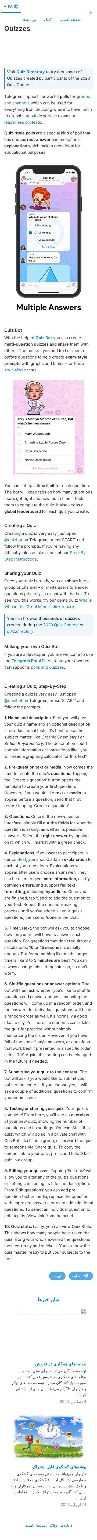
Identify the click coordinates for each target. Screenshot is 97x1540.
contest (19, 859)
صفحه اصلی (70, 19)
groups (83, 96)
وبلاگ (53, 1525)
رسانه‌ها (41, 1525)
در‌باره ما (66, 1525)
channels (21, 102)
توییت (57, 1276)
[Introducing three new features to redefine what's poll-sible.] (48, 238)
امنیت (29, 1525)
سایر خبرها (48, 1299)
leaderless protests (22, 122)
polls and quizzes (47, 667)
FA (10, 6)
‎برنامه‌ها (29, 19)
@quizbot (13, 539)
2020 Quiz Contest (61, 624)
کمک (48, 19)
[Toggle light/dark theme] (89, 13)
